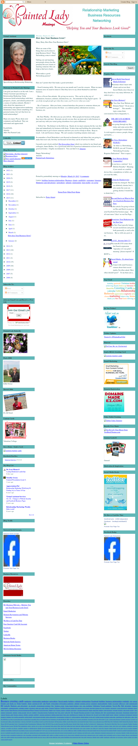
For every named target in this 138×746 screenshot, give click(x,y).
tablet (47, 737)
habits (104, 715)
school (104, 735)
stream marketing (19, 737)
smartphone (119, 717)
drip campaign (79, 708)
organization (103, 732)
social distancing (133, 735)
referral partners (85, 717)
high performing (54, 730)
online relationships (51, 717)
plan (131, 732)
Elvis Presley (51, 721)
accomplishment (110, 713)
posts (133, 732)
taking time (55, 737)
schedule (101, 735)
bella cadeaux (54, 726)
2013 (8, 250)
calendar (111, 291)
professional (34, 735)
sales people (126, 710)
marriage (135, 730)
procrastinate (29, 735)
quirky (47, 735)
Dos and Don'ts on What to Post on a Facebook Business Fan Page (122, 201)
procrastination (61, 717)
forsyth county (120, 728)
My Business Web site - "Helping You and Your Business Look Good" (17, 606)
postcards (115, 710)
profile (39, 735)
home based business (72, 706)
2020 (8, 178)
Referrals (109, 293)
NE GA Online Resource (12, 648)
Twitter (6, 631)
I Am (78, 721)
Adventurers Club (92, 719)
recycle (65, 735)
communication (13, 708)
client (114, 726)
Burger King (102, 719)
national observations (44, 732)
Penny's (16, 724)
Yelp (105, 713)
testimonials (9, 713)
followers (88, 715)
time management (74, 737)
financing (106, 728)
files (103, 728)
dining (59, 728)
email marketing (103, 703)
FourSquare (51, 713)
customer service (85, 703)
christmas (67, 708)
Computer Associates (125, 719)
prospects (32, 708)
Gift (55, 721)
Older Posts (71, 192)
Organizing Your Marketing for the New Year (122, 220)
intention (134, 715)
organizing (107, 708)
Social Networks (43, 710)
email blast (96, 710)
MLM (105, 721)
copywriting (8, 728)
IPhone (32, 710)
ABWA (68, 719)
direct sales (66, 715)
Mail (122, 706)
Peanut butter (11, 724)
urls (126, 708)
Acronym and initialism (82, 719)
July (10, 220)
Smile (78, 724)
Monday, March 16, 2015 (70, 176)
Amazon (83, 148)
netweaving (57, 732)
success (44, 737)
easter (68, 728)
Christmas (125, 283)
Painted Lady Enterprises (10, 460)
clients (75, 180)
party (114, 732)
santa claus (112, 717)
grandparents (15, 730)
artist (41, 726)
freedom (130, 728)
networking (61, 182)
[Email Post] (89, 176)
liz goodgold (124, 730)
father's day (95, 728)
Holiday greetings (67, 721)
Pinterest (36, 710)
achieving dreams (112, 286)
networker (42, 717)
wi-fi (133, 737)
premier (8, 735)
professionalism (76, 717)
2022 (8, 170)
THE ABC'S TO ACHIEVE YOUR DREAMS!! (120, 120)
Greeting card (5, 703)
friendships (134, 728)
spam (5, 737)
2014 (8, 246)
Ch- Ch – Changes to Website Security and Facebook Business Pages (18, 500)
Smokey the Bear (84, 724)
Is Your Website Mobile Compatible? (119, 159)
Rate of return (54, 724)
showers (119, 735)
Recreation (60, 724)
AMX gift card (73, 719)
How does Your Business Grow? (19, 235)
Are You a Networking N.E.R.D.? (119, 141)
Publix (43, 724)
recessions (61, 735)
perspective (118, 732)
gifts (131, 701)
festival (100, 728)
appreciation (119, 294)
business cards (9, 715)
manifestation (130, 730)
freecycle (125, 728)
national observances (34, 732)
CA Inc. (106, 719)
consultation (129, 726)
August (11, 216)
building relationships (85, 726)
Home (78, 192)
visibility (102, 737)
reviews (94, 735)
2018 (8, 186)
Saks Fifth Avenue (68, 724)
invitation (95, 730)
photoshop (123, 732)
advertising (128, 706)
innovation (90, 730)
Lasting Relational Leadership (15, 471)
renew (85, 735)
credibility (82, 180)
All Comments (12, 292)
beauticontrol (47, 726)
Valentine (130, 286)
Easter (125, 298)
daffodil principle (33, 728)
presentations (13, 735)
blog (52, 706)
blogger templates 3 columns (60, 743)
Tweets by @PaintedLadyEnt (114, 337)
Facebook (7, 627)
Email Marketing (16, 325)
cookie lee (3, 728)
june (98, 730)
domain (73, 708)
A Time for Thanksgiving (120, 179)
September (12, 213)
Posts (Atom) (50, 197)
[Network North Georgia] (12, 566)
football (110, 728)
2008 (8, 269)
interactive (3, 717)
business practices (18, 715)
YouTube (62, 708)
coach (119, 726)
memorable (13, 732)
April (10, 228)
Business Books (9, 638)
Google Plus (116, 706)
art (38, 726)
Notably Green (12, 477)
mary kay (3, 732)
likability (115, 730)
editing (71, 728)
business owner (59, 706)
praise (4, 735)
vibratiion (94, 737)
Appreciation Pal (12, 486)
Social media (63, 701)
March (11, 232)
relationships (86, 701)
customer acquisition (82, 710)
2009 (8, 265)
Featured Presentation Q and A (16, 480)
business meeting (60, 710)
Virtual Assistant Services (16, 496)
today (80, 737)
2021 (8, 174)
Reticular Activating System (86, 713)
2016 (8, 194)
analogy (29, 726)
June (10, 224)
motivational (36, 717)
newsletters (109, 710)
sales (44, 703)
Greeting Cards (123, 288)
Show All (31, 515)
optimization (97, 732)
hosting (112, 715)
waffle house (112, 737)
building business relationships (53, 180)
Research (76, 713)
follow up (122, 286)
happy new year (46, 730)
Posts (9, 288)
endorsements (76, 728)
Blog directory (9, 161)
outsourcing (113, 708)
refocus (69, 735)
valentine (15, 713)
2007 (8, 273)
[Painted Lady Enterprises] (112, 559)
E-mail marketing (106, 706)
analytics (33, 726)
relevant (82, 735)
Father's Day (124, 296)
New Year (118, 298)
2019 (8, 182)
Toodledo (130, 724)
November (12, 205)
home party (60, 730)
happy (41, 730)
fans (84, 715)
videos (98, 737)
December (12, 201)
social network (121, 708)
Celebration (96, 706)
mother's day (26, 732)
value (132, 717)
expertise (88, 728)
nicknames (79, 732)
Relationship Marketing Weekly (18, 507)
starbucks (12, 737)
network (62, 732)
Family (48, 703)
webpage (125, 737)
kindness (9, 717)
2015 (8, 198)
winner (135, 737)
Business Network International (21, 710)
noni (83, 732)
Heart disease (60, 721)
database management (57, 715)
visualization (106, 737)
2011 (8, 258)
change (110, 726)
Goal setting (61, 713)
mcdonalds (7, 732)
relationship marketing (40, 701)
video (135, 717)
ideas (66, 730)
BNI (2, 706)
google (100, 715)
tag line (50, 737)
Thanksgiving (52, 710)
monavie (18, 732)
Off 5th (6, 724)
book (65, 726)
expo (91, 728)
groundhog (37, 730)
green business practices (23, 730)
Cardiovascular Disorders (114, 719)
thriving (130, 298)
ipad (105, 710)
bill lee (58, 726)
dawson (43, 728)
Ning (72, 713)
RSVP (49, 724)
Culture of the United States (14, 721)
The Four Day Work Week (111, 724)
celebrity (96, 726)
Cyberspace (23, 721)
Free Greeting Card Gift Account (15, 624)
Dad (27, 721)
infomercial (84, 730)
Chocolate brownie (43, 713)
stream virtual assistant (28, 737)
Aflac (97, 719)
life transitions (110, 730)
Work (19, 726)
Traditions (57, 708)
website (135, 701)
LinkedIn (7, 634)
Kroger (91, 721)
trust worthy (86, 182)
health (107, 715)
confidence (124, 726)
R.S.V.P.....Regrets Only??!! (121, 240)
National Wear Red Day (128, 721)
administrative (24, 726)
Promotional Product (23, 724)
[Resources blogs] (11, 156)
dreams (90, 710)
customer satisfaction (45, 715)
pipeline (128, 732)
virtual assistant (22, 713)
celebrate (68, 710)
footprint (114, 728)
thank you (111, 298)
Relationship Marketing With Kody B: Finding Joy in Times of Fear (18, 489)
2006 (8, 277)
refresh (72, 735)
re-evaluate (55, 735)
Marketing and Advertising (46, 182)
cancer (92, 726)
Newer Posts (62, 192)
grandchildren (9, 730)
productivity (68, 717)
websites (130, 737)
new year (101, 708)
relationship (76, 182)
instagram (92, 708)
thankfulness (67, 737)
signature (123, 735)
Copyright (132, 719)
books (74, 726)
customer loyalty (37, 703)
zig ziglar (94, 182)
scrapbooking (109, 735)
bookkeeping (69, 726)
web (117, 737)
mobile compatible (19, 717)
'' (66, 144)
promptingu (43, 735)
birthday (110, 283)
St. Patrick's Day (92, 724)
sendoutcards (133, 703)
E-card (44, 721)
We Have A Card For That (13, 620)
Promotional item (32, 724)
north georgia (88, 732)
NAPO (120, 721)
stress (135, 710)
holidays (133, 283)
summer (3, 713)
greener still (32, 730)
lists (13, 717)
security (132, 710)
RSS (47, 724)
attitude (132, 713)
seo (116, 735)
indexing (116, 715)
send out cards (39, 708)
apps (37, 726)
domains (80, 715)
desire (56, 728)
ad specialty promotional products (40, 706)
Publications (39, 724)
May (112, 721)
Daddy (29, 721)
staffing (8, 737)
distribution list (74, 715)
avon (43, 726)
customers (90, 180)
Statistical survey (100, 724)
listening (98, 180)
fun (92, 715)
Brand (11, 710)
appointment (126, 713)
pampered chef (109, 732)
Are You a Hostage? (118, 100)
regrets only (92, 717)
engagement (86, 708)
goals (127, 703)
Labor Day (67, 713)
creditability (20, 728)
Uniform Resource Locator (7, 726)
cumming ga (26, 728)
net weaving (51, 732)
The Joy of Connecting (122, 724)
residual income (99, 717)
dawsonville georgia (49, 728)
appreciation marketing (66, 703)
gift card (96, 715)
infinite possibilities (78, 730)
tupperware (89, 737)
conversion (134, 726)
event (81, 728)
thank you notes (113, 703)
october (92, 732)
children (26, 715)
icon (64, 730)
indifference (70, 730)
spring (47, 708)
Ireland (81, 721)
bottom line (77, 726)
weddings (34, 713)
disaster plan (63, 728)
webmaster (130, 708)
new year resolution (85, 706)
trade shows (128, 717)
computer (30, 715)
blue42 (62, 726)
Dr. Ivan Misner (35, 721)
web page (29, 713)
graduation (3, 730)
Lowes (102, 721)
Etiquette (51, 708)
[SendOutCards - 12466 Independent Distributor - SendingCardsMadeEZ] (105, 524)
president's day (19, 735)
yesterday (10, 739)
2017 (8, 190)
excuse (84, 728)
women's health (4, 739)
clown (116, 726)
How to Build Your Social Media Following (120, 80)
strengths (35, 737)
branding (24, 703)
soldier (2, 737)
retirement (89, 735)
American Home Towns (12, 645)
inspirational (128, 715)
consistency (74, 710)
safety (97, 735)
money (21, 732)
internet (97, 708)
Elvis (47, 721)
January (11, 241)
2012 (8, 254)
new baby (75, 732)
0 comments (84, 176)
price (24, 735)
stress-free (40, 737)
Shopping (75, 724)
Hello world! (10, 509)
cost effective (14, 728)
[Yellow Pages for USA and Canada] (26, 158)
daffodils (39, 728)
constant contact (24, 708)
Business (68, 180)
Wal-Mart (15, 726)
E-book (40, 721)
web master (120, 737)
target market (61, 737)
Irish (84, 721)
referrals (69, 182)
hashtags (101, 710)
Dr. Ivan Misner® (13, 469)
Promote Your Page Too (11, 568)
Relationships (129, 290)
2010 (8, 262)
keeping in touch (102, 730)
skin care (128, 735)
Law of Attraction (97, 721)
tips (123, 717)
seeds (114, 735)
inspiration (122, 715)
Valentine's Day (99, 713)
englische (127, 294)
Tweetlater (135, 724)
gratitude (117, 283)
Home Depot (74, 721)
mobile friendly (29, 717)
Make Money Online (81, 743)
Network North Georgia (11, 533)
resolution (107, 717)
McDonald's (116, 721)
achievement (119, 713)
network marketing (68, 732)
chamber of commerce (103, 726)
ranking (51, 735)
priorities (120, 710)
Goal (56, 713)
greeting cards (17, 701)
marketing (115, 296)
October (11, 209)
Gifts (118, 291)
